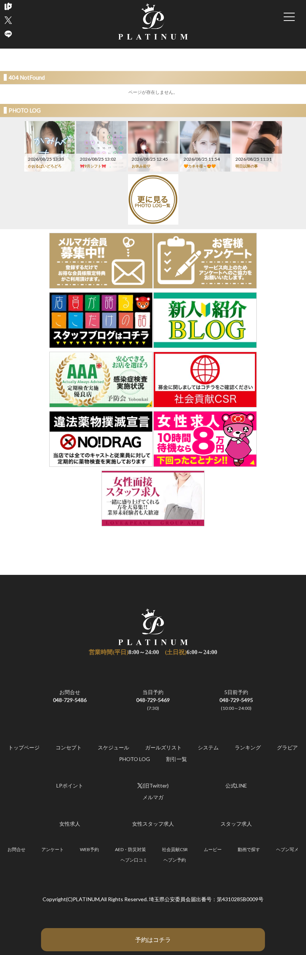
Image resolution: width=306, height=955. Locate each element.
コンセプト (69, 747)
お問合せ (70, 696)
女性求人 (69, 823)
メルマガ (153, 797)
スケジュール (113, 747)
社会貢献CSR (175, 849)
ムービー (213, 849)
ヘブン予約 (174, 860)
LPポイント (69, 785)
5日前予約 (236, 700)
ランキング (248, 747)
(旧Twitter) (156, 785)
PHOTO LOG (134, 759)
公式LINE (236, 785)
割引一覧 (176, 759)
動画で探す (249, 849)
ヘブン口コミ (134, 860)
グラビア (287, 747)
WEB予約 (89, 849)
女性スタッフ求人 (153, 823)
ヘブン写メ (287, 849)
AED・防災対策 (130, 849)
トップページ (24, 747)
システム (208, 747)
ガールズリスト (163, 747)
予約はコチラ (153, 939)
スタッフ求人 (236, 823)
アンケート (52, 849)
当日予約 (153, 700)
